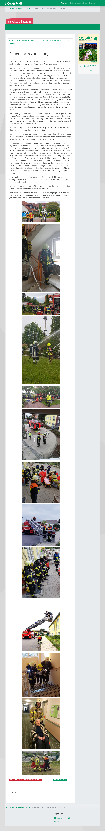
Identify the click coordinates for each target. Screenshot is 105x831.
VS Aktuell (10, 9)
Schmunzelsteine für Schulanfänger (57, 40)
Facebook (60, 818)
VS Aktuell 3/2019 (18, 779)
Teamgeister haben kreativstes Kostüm (22, 41)
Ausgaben (65, 3)
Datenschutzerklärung (79, 3)
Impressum (93, 3)
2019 (28, 9)
